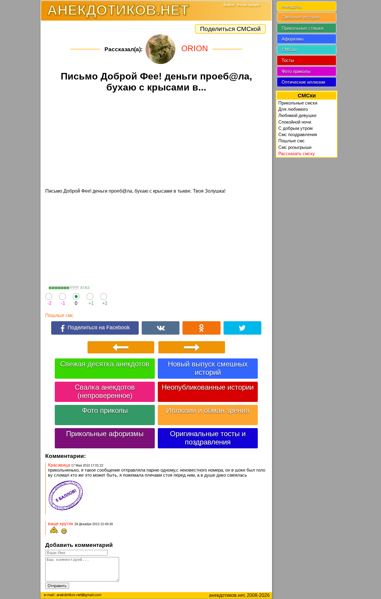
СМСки (289, 49)
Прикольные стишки (302, 28)
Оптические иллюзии (303, 82)
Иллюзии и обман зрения (207, 410)
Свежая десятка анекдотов (104, 364)
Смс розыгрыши (294, 147)
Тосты (288, 60)
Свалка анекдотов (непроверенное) (105, 391)
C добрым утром (295, 128)
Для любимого (293, 109)
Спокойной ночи (294, 121)
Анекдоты (292, 6)
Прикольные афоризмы (104, 434)
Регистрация (248, 5)
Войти (229, 5)
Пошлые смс (59, 315)
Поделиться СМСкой (230, 28)
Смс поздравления (297, 134)
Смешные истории (300, 17)
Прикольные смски (297, 102)
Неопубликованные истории (208, 387)
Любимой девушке (297, 115)
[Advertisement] (156, 141)
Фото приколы (105, 410)
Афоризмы (293, 38)
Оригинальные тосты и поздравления (208, 438)
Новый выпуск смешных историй (208, 368)
